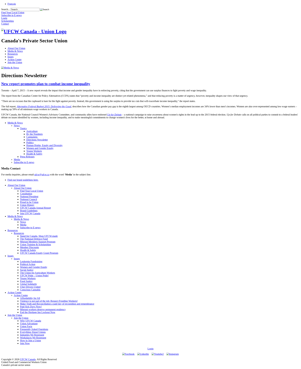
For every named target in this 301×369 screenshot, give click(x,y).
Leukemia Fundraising (31, 261)
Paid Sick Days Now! (31, 306)
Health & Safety (34, 153)
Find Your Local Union (31, 191)
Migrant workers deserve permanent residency (43, 309)
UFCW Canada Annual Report (35, 207)
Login (150, 348)
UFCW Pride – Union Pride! (34, 275)
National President (29, 196)
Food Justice (26, 281)
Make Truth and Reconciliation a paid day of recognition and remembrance (57, 303)
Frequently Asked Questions (34, 329)
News (17, 125)
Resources (13, 54)
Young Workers (34, 151)
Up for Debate (114, 114)
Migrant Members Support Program (37, 241)
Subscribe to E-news (24, 162)
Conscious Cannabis (30, 289)
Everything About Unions (33, 332)
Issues (10, 56)
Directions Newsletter (37, 139)
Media (17, 159)
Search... (5, 9)
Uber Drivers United (30, 287)
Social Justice (26, 270)
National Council (28, 199)
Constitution (26, 193)
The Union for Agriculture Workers (37, 272)
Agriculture (32, 131)
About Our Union (16, 48)
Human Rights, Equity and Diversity (44, 145)
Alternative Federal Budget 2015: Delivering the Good (44, 106)
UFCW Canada (28, 359)
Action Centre (14, 59)
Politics (30, 142)
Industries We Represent (32, 335)
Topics (23, 128)
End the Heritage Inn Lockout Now (37, 312)
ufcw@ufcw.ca (41, 174)
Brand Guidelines (28, 210)
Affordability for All (30, 298)
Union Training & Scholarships (35, 244)
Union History (27, 205)
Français (12, 4)
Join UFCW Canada (30, 213)
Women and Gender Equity (39, 148)
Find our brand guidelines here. (23, 180)
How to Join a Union (30, 340)
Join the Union (15, 62)
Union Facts (26, 326)
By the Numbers (34, 134)
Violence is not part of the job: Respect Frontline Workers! (49, 301)
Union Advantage (29, 323)
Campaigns (31, 137)
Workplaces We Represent (33, 337)
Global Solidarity (28, 284)
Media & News (15, 51)
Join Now (25, 343)
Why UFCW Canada (30, 320)
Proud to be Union (29, 202)
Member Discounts (29, 247)
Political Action (27, 264)
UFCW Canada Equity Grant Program (39, 253)
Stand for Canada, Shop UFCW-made (39, 236)
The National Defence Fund (34, 239)
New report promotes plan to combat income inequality (45, 84)
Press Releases (27, 156)
